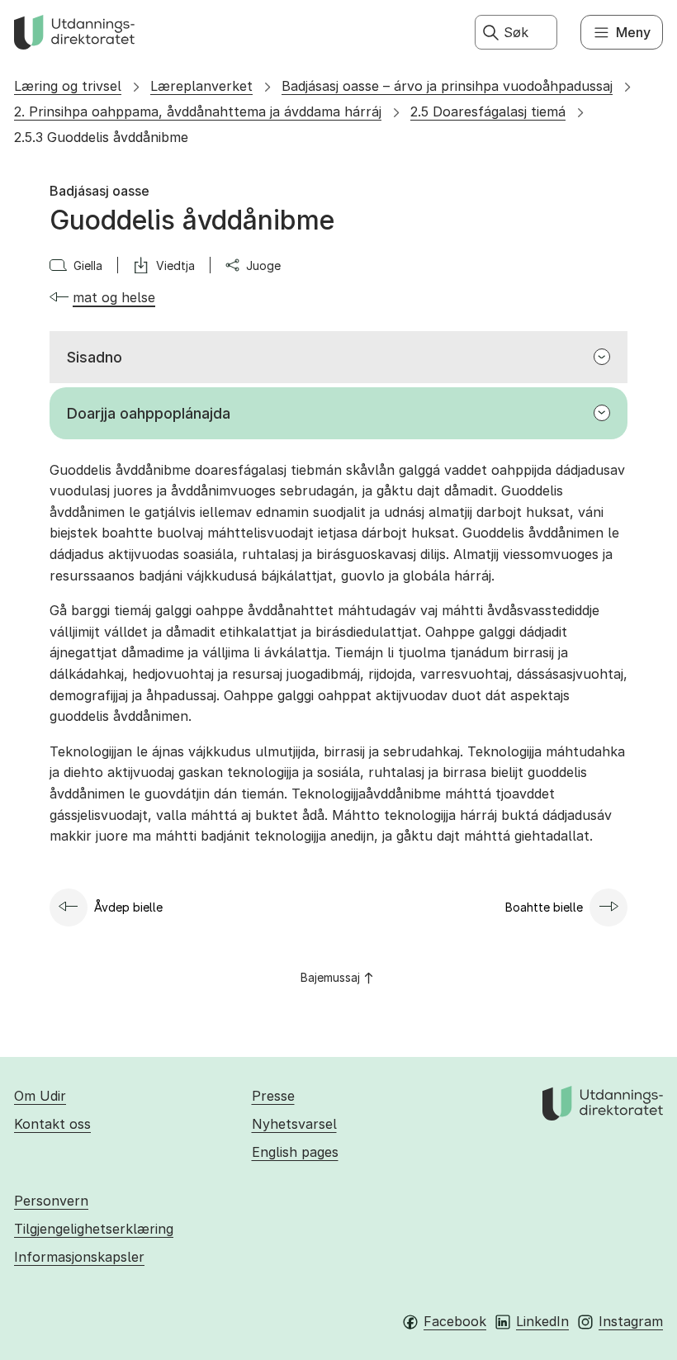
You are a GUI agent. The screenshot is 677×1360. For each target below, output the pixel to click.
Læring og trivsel (67, 86)
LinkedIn (542, 1321)
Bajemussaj (330, 977)
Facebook (455, 1321)
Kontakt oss (52, 1124)
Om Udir (40, 1096)
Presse (273, 1096)
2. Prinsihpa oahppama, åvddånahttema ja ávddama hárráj (197, 111)
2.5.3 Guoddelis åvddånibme (101, 137)
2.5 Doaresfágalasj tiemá (488, 111)
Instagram (631, 1321)
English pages (295, 1152)
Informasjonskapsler (79, 1257)
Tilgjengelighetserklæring (93, 1228)
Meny (633, 32)
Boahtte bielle (544, 907)
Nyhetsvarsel (294, 1124)
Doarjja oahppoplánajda (148, 413)
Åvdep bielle (128, 907)
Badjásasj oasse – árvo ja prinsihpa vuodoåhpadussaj (447, 86)
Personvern (51, 1200)
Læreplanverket (201, 86)
